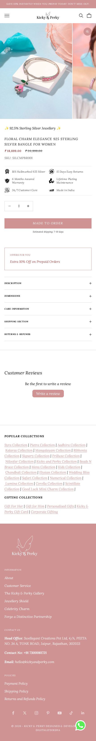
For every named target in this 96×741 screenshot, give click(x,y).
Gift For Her (13, 506)
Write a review (48, 393)
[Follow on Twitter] (25, 713)
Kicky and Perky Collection (56, 461)
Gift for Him (35, 506)
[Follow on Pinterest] (48, 713)
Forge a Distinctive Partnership (28, 616)
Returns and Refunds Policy (24, 699)
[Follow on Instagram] (36, 713)
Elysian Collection (52, 472)
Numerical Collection (65, 478)
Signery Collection (36, 456)
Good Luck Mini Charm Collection (48, 489)
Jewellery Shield (16, 601)
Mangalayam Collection (53, 450)
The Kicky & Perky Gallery (24, 593)
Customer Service (17, 586)
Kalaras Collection (19, 450)
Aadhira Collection (72, 445)
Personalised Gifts (60, 506)
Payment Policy (16, 683)
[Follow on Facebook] (13, 713)
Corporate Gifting (44, 512)
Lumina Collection (18, 483)
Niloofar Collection (19, 461)
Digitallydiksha (48, 730)
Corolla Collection (49, 483)
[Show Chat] (82, 725)
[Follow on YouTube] (59, 713)
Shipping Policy (16, 691)
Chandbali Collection (21, 472)
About (8, 578)
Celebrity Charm (16, 609)
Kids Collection (69, 467)
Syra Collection (15, 445)
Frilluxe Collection (66, 456)
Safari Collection (34, 478)
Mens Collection (43, 467)
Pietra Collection (42, 445)
